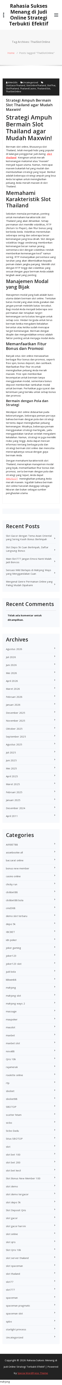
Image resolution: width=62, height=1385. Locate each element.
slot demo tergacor (17, 1194)
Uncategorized (30, 82)
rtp (8, 1083)
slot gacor (12, 1218)
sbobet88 (12, 1098)
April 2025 (12, 776)
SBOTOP (11, 1106)
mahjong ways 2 (15, 1003)
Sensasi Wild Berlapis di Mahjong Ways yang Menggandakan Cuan (28, 571)
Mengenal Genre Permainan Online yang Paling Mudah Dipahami (29, 583)
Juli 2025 (11, 752)
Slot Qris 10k (13, 1250)
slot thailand (13, 1273)
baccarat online (14, 860)
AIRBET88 (12, 844)
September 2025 (16, 736)
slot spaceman (14, 1265)
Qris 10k (11, 1059)
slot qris (11, 1242)
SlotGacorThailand (15, 85)
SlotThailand (12, 88)
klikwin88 (11, 979)
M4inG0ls (12, 82)
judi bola (11, 971)
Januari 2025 (13, 800)
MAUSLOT (12, 478)
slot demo (12, 1186)
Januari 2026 (13, 704)
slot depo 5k (13, 1202)
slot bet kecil (13, 1170)
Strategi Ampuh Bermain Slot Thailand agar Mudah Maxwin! (29, 105)
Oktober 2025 (14, 728)
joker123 (11, 955)
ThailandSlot (43, 88)
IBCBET (10, 932)
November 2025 (15, 720)
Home (11, 53)
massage (11, 1011)
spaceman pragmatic (18, 1305)
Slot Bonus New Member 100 (23, 1178)
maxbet (10, 1035)
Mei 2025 (11, 768)
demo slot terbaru (16, 916)
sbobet (10, 1091)
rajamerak (12, 1067)
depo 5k (10, 924)
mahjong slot (13, 995)
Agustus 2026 (14, 649)
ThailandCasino (28, 88)
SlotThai (51, 85)
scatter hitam (14, 1114)
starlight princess (16, 1329)
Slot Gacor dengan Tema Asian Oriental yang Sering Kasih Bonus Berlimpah (29, 537)
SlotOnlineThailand (36, 85)
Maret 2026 (13, 688)
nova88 (10, 1051)
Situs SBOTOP (14, 1138)
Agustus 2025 (14, 744)
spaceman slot (14, 1313)
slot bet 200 (13, 1162)
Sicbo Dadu (12, 1130)
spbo (9, 1321)
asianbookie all (14, 852)
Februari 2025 (14, 792)
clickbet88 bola (14, 900)
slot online (12, 1234)
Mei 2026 (11, 673)
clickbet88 (12, 892)
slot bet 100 (13, 1154)
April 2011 (12, 816)
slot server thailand (17, 1258)
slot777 (10, 1289)
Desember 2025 (15, 712)
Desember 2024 (15, 808)
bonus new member (17, 868)
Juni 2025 (11, 760)
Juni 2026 (11, 665)
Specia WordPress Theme (33, 1373)
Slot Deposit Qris (16, 1210)
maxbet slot (13, 1043)
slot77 (9, 1281)
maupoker (12, 1019)
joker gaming (13, 947)
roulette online (14, 1075)
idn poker (11, 940)
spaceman (12, 1297)
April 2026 (12, 680)
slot (8, 1146)
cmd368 (10, 908)
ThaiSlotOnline (13, 91)
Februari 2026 (14, 696)
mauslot (10, 1027)
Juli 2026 (11, 657)
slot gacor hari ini (16, 1226)
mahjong (11, 987)
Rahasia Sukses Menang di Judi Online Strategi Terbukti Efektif (28, 15)
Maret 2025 (13, 784)
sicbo (9, 1122)
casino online (13, 876)
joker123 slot (14, 963)
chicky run (11, 884)
